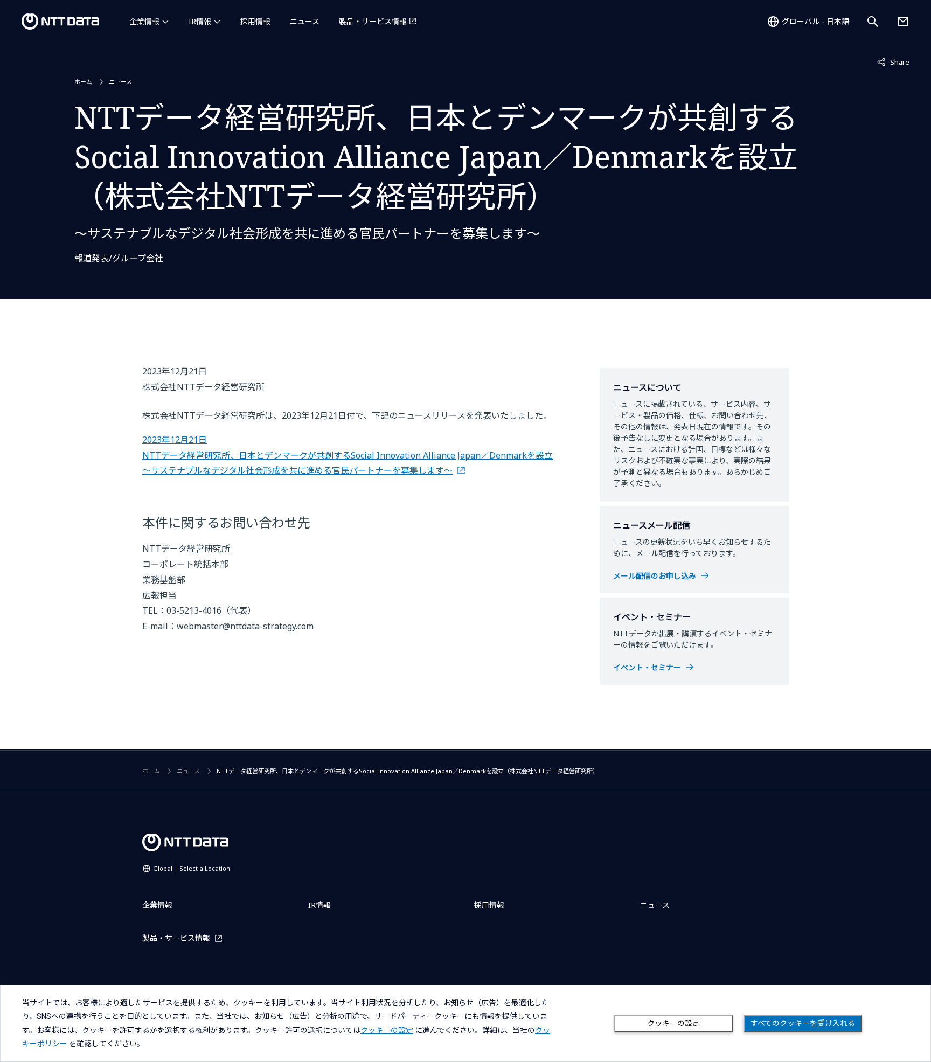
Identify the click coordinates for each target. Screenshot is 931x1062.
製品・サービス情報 (373, 21)
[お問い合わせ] (903, 21)
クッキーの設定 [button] (386, 1030)
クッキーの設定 (673, 1023)
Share (893, 62)
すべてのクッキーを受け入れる (803, 1023)
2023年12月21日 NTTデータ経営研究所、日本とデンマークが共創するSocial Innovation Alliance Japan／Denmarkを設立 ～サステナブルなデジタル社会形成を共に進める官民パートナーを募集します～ (347, 455)
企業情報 (144, 21)
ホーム (83, 82)
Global (191, 868)
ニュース (304, 21)
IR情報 (200, 21)
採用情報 (255, 21)
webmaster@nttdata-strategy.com (245, 626)
